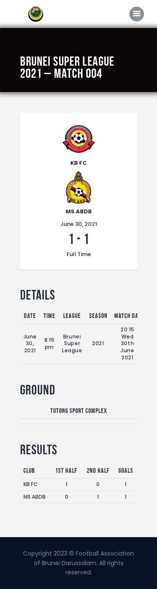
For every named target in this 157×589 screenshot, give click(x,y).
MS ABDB (34, 496)
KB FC (30, 484)
